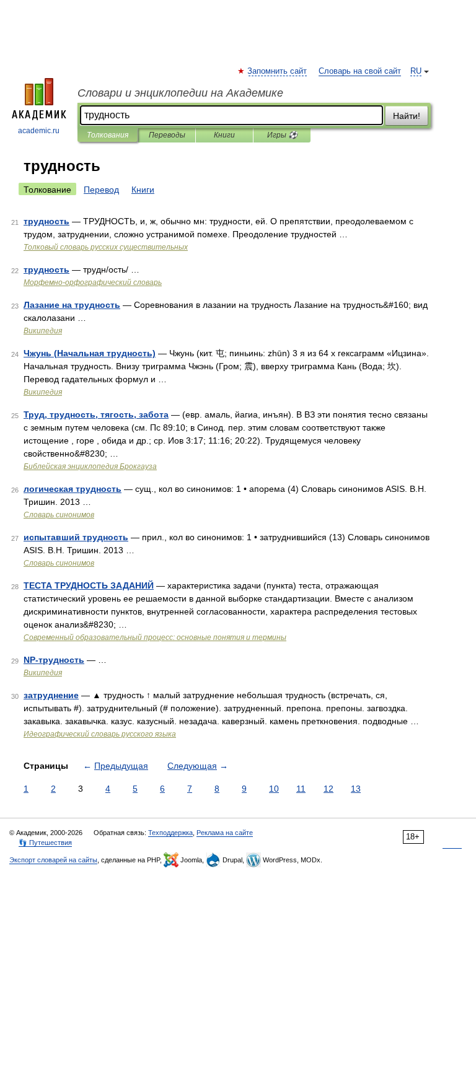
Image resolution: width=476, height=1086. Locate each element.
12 (328, 789)
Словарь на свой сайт (360, 71)
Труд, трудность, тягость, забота (96, 414)
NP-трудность (54, 660)
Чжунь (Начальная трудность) (90, 353)
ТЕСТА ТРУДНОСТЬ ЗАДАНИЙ (89, 585)
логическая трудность (72, 489)
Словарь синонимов (59, 514)
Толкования (107, 135)
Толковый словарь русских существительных (106, 247)
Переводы (167, 135)
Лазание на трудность (72, 305)
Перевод (101, 190)
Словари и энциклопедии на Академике (180, 93)
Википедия (43, 330)
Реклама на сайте (224, 832)
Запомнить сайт (278, 71)
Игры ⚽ (282, 135)
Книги (224, 135)
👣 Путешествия (45, 842)
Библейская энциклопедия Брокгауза (90, 466)
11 (301, 789)
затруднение (51, 695)
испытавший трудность (76, 537)
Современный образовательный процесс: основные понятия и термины (155, 637)
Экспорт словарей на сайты (53, 860)
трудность (46, 221)
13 (356, 789)
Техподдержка (170, 832)
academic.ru (39, 130)
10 (274, 789)
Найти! (406, 116)
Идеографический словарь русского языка (100, 734)
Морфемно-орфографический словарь (93, 282)
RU (415, 71)
